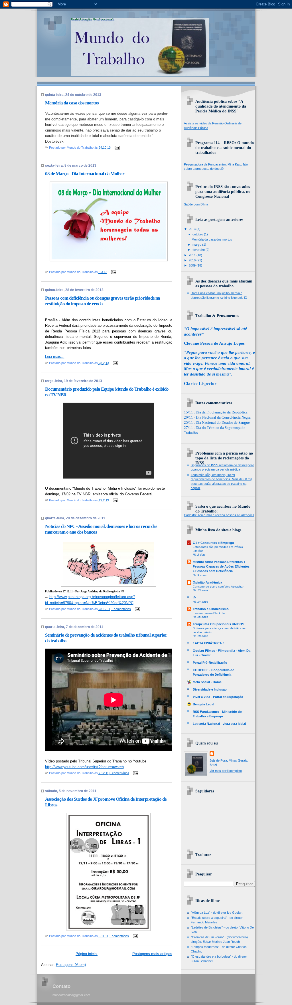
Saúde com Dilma (196, 204)
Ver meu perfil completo (226, 770)
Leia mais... (54, 356)
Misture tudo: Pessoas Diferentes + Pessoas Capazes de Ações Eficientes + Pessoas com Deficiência (221, 566)
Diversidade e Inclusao (210, 689)
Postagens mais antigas (152, 954)
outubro (198, 234)
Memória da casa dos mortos (72, 103)
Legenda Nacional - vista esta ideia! (219, 723)
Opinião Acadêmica (207, 582)
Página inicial (87, 954)
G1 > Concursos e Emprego (213, 542)
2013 (192, 229)
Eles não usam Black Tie (209, 613)
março (197, 244)
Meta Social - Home (207, 682)
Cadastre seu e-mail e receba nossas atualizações (219, 515)
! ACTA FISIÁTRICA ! (208, 643)
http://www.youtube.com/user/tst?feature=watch (84, 767)
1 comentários (121, 609)
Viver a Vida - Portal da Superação (218, 697)
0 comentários (119, 773)
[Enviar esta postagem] (116, 147)
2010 (192, 260)
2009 (192, 265)
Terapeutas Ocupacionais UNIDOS (218, 624)
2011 (192, 255)
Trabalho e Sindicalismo (211, 609)
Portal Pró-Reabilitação (210, 662)
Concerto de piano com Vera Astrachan (218, 586)
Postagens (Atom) (71, 964)
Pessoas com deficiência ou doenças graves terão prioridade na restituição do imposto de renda (102, 300)
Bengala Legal (203, 704)
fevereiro (199, 249)
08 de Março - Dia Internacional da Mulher (84, 173)
